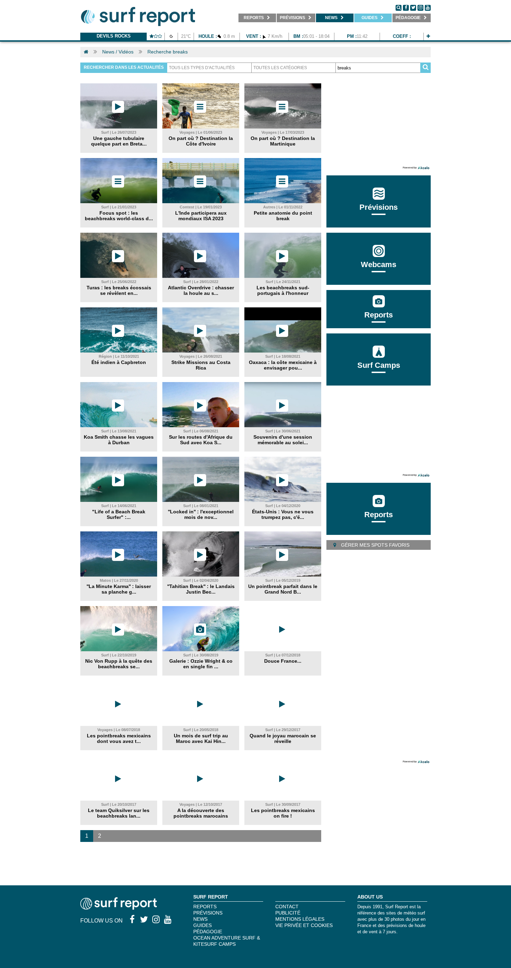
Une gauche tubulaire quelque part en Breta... (119, 141)
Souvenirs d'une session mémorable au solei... (282, 439)
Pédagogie (207, 931)
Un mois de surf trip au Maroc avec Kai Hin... (201, 738)
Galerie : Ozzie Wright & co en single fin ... (201, 663)
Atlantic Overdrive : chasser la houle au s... (201, 290)
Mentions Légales (299, 919)
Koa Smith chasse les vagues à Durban (119, 439)
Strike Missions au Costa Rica (200, 365)
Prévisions (207, 913)
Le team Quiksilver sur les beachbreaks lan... (118, 813)
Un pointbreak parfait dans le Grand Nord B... (282, 589)
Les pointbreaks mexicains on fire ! (283, 813)
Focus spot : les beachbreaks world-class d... (119, 215)
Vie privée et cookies (304, 925)
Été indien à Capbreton (118, 362)
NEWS (200, 919)
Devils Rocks (114, 36)
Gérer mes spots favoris (374, 545)
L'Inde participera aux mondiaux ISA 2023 (201, 215)
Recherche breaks (167, 52)
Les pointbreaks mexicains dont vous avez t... (119, 738)
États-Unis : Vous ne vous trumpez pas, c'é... (283, 514)
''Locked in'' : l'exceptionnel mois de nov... (201, 514)
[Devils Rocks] (428, 36)
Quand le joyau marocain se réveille (283, 738)
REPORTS (205, 906)
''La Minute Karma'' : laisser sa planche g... (119, 589)
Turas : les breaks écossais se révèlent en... (119, 290)
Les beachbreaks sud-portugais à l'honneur (283, 290)
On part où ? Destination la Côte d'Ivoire (201, 141)
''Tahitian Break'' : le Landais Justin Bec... (201, 589)
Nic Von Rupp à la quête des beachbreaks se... (118, 663)
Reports (378, 315)
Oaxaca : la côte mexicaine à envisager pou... (283, 365)
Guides (202, 925)
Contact (287, 906)
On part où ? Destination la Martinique (283, 141)
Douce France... (282, 661)
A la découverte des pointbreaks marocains (200, 813)
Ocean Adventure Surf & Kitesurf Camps (226, 941)
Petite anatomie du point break (283, 215)
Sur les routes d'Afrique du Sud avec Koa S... (201, 439)
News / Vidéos (117, 52)
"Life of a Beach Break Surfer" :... (118, 514)
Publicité (287, 913)
